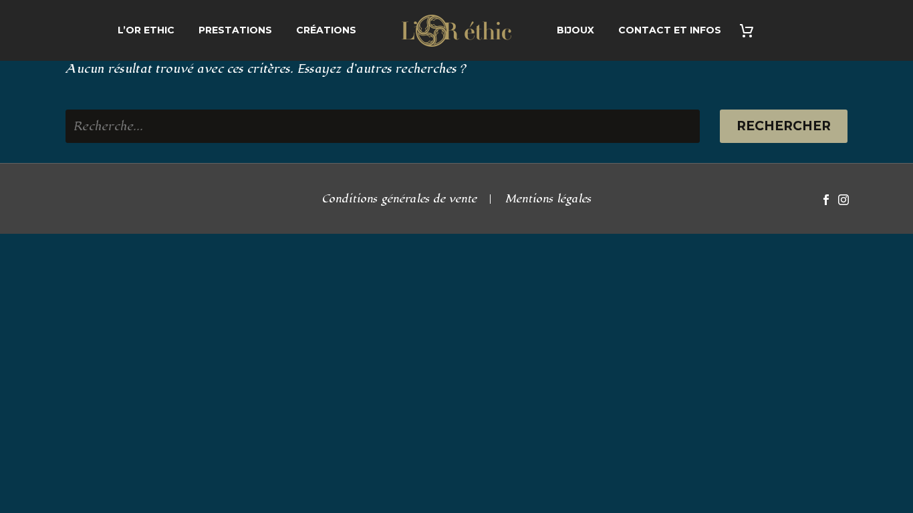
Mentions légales (548, 199)
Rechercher (784, 126)
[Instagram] (843, 199)
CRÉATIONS (326, 30)
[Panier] (751, 30)
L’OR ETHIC (146, 30)
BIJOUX (575, 30)
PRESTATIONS (235, 30)
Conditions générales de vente (399, 199)
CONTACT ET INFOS (669, 30)
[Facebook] (826, 199)
